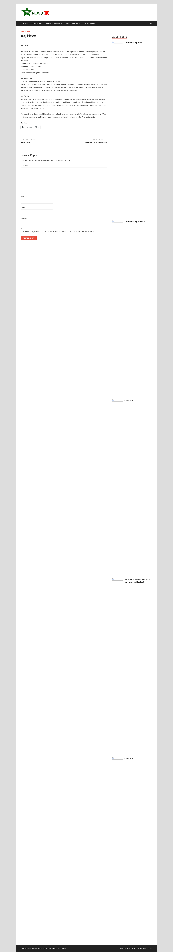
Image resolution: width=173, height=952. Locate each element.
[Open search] (151, 23)
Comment (26, 165)
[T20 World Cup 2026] (117, 43)
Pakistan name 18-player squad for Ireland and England (138, 580)
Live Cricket (37, 24)
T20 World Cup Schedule (135, 221)
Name (24, 197)
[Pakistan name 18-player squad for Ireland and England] (117, 579)
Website (24, 218)
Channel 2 (129, 400)
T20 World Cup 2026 (133, 42)
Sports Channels (54, 24)
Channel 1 (129, 758)
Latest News (89, 24)
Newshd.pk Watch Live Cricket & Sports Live (50, 948)
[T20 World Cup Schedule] (117, 222)
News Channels (73, 24)
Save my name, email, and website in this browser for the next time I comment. (58, 232)
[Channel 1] (117, 758)
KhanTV (132, 948)
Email (24, 207)
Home (25, 24)
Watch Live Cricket (145, 948)
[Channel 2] (117, 400)
